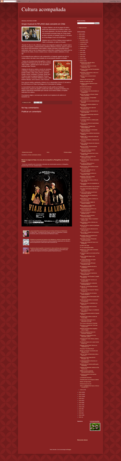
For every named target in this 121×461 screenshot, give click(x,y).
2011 (80, 417)
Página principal (83, 27)
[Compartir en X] (38, 102)
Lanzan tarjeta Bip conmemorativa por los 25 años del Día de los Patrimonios (48, 231)
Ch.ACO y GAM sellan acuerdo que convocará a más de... (88, 193)
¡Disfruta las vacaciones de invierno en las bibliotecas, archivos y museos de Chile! (50, 239)
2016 (80, 406)
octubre (82, 44)
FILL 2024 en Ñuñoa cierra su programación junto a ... (87, 164)
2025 (80, 36)
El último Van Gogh (84, 245)
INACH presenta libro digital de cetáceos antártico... (87, 203)
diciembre (82, 40)
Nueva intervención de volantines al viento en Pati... (88, 196)
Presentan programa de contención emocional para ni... (88, 284)
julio (81, 50)
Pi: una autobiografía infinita (86, 247)
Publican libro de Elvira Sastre (87, 79)
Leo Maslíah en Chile (85, 117)
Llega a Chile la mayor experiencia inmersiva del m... (88, 273)
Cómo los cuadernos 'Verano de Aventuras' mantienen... (87, 332)
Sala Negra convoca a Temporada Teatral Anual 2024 (88, 239)
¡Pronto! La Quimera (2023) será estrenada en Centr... (88, 157)
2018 (80, 402)
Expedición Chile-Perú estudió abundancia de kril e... (87, 177)
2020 (80, 398)
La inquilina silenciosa (85, 89)
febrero (82, 60)
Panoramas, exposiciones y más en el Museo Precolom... (89, 73)
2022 (80, 394)
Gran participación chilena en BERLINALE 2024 (87, 270)
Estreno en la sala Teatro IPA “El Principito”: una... (87, 358)
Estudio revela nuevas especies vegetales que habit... (87, 150)
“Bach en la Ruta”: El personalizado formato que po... (88, 147)
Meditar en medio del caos (86, 81)
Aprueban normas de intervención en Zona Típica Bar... (89, 111)
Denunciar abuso (82, 440)
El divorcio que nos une (85, 383)
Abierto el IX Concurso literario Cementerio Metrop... (87, 216)
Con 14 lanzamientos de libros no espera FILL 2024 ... (88, 174)
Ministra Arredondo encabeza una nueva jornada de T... (88, 209)
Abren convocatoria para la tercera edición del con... (88, 307)
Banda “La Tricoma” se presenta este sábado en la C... (89, 351)
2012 (80, 415)
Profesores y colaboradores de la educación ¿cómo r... (88, 336)
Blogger (69, 449)
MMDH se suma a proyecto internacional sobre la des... (87, 371)
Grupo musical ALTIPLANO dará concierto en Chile (87, 263)
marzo (81, 58)
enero (81, 389)
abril (81, 56)
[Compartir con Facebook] (39, 102)
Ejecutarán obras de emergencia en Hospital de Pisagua (88, 236)
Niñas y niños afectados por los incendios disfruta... (87, 170)
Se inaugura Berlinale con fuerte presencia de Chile (88, 260)
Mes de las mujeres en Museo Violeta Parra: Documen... (89, 95)
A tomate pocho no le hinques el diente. (89, 379)
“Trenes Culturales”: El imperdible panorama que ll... (88, 98)
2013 (80, 413)
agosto (82, 48)
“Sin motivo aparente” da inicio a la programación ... (88, 280)
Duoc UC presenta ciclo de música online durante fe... (88, 294)
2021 (80, 396)
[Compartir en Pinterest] (41, 102)
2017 (80, 404)
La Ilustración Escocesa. (86, 377)
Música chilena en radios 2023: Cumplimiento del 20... (87, 206)
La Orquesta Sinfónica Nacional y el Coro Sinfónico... (88, 361)
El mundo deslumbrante (86, 86)
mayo (81, 54)
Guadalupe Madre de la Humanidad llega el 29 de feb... (88, 130)
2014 (80, 411)
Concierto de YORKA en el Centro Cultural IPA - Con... (88, 66)
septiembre (83, 46)
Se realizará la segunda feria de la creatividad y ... (88, 267)
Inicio (48, 152)
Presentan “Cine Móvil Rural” (87, 348)
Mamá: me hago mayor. (85, 381)
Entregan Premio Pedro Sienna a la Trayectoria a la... (88, 346)
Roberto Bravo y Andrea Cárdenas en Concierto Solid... (89, 199)
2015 (80, 408)
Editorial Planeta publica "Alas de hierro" (89, 186)
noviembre (83, 42)
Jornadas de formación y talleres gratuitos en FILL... (88, 213)
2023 (80, 392)
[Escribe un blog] (36, 102)
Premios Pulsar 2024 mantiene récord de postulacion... (89, 167)
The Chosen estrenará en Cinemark (88, 323)
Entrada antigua (68, 152)
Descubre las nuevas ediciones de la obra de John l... (89, 229)
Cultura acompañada (44, 9)
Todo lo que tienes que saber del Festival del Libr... (88, 108)
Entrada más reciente (27, 152)
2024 (80, 38)
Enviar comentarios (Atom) (34, 154)
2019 (80, 400)
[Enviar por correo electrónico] (34, 102)
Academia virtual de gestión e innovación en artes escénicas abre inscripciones (49, 248)
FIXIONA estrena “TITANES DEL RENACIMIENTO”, (87, 127)
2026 (80, 34)
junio (81, 52)
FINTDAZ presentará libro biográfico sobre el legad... (88, 329)
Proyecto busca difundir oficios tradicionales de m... (87, 63)
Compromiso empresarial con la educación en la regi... (87, 320)
